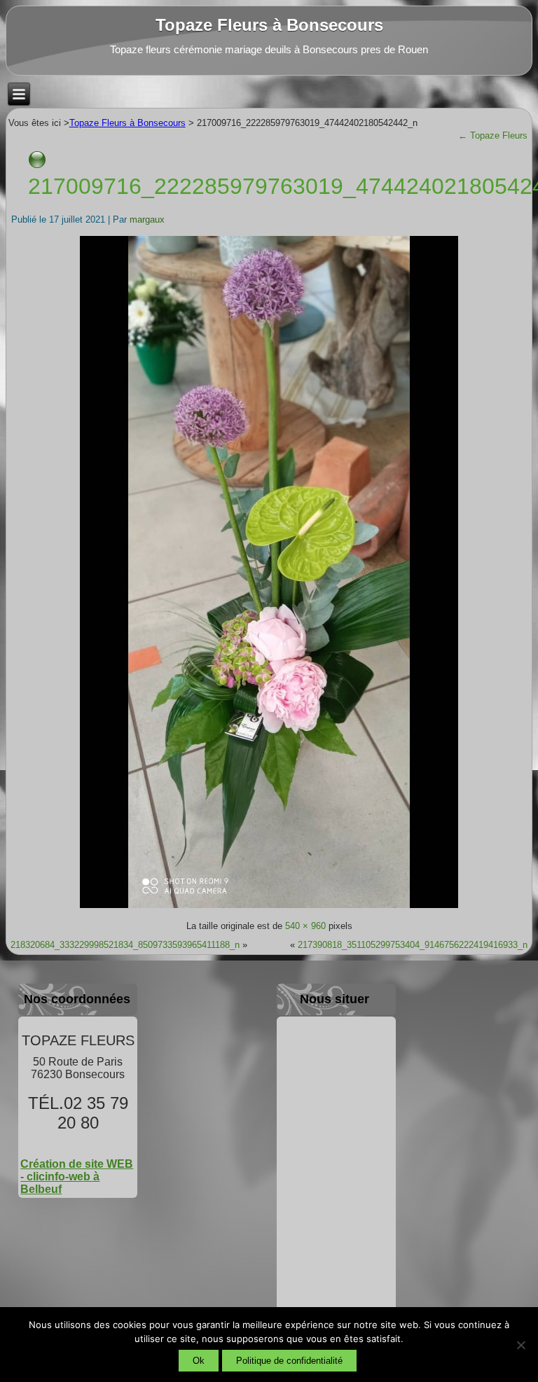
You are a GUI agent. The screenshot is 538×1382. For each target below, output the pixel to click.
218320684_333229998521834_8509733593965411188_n (125, 945)
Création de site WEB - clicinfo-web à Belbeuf (76, 1176)
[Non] (520, 1345)
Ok (199, 1360)
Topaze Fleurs (492, 135)
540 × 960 (305, 926)
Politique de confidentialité (289, 1360)
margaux (147, 219)
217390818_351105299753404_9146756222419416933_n (412, 945)
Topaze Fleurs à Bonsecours (269, 24)
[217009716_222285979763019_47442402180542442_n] (269, 907)
